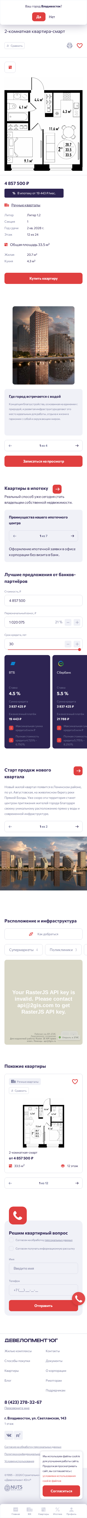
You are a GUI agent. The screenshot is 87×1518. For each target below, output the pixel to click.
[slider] (79, 649)
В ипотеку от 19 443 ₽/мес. (34, 193)
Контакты (53, 1351)
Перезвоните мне (16, 1408)
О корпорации (56, 1370)
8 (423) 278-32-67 (23, 1402)
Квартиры (11, 1370)
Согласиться (61, 1491)
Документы (54, 1361)
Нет (52, 17)
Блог (7, 1380)
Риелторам (54, 1380)
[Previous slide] (10, 445)
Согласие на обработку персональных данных (32, 1446)
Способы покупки (17, 1361)
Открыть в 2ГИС (70, 1037)
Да (38, 17)
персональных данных (58, 1239)
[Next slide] (77, 445)
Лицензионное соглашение (43, 1036)
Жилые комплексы (18, 1351)
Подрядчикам (55, 1390)
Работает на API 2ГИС (45, 1034)
